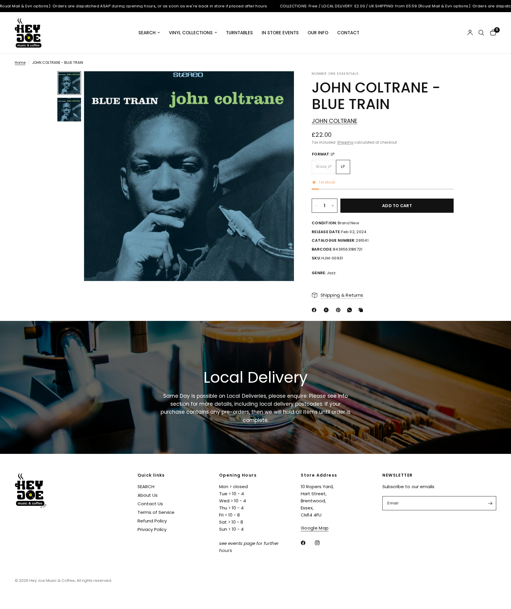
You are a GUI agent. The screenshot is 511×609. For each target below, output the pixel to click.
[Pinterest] (339, 310)
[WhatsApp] (350, 310)
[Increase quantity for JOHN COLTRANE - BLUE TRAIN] (332, 205)
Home (20, 62)
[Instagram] (321, 542)
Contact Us (150, 504)
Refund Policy (152, 521)
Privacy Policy (152, 529)
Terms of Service (156, 512)
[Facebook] (315, 310)
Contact (348, 33)
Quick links (151, 475)
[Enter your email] (490, 503)
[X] (327, 310)
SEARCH (146, 486)
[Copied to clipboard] (362, 310)
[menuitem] (149, 32)
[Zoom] (281, 83)
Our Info (318, 33)
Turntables (239, 33)
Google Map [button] (315, 527)
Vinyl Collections (191, 33)
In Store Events (280, 33)
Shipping (345, 142)
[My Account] (470, 32)
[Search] (481, 32)
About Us (148, 495)
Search (147, 33)
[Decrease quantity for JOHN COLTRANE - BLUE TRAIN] (316, 205)
